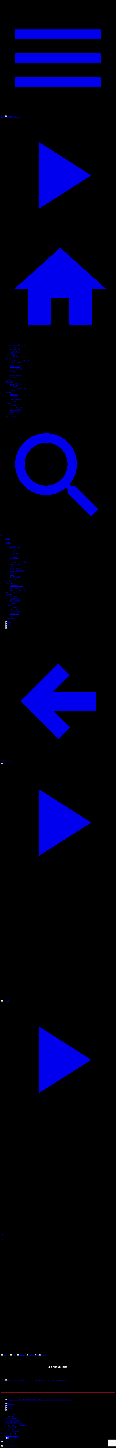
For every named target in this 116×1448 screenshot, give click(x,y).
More (3, 1396)
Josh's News (15, 351)
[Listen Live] (58, 821)
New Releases (15, 399)
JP (2, 1234)
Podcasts (13, 377)
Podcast (13, 347)
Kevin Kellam (15, 367)
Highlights (14, 356)
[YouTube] (9, 628)
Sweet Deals (10, 416)
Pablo (12, 364)
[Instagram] (10, 626)
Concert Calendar (16, 384)
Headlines (13, 354)
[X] (9, 624)
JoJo (12, 373)
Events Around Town (18, 388)
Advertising (14, 412)
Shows (8, 358)
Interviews (14, 394)
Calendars (9, 382)
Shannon (13, 371)
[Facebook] (9, 622)
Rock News (14, 397)
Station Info (14, 405)
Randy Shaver (15, 349)
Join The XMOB (15, 410)
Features (8, 392)
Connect (8, 403)
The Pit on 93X (15, 375)
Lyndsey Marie (15, 362)
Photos (13, 401)
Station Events (15, 386)
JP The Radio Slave (17, 369)
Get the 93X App (16, 407)
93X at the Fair (10, 390)
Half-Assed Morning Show (15, 345)
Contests (8, 379)
